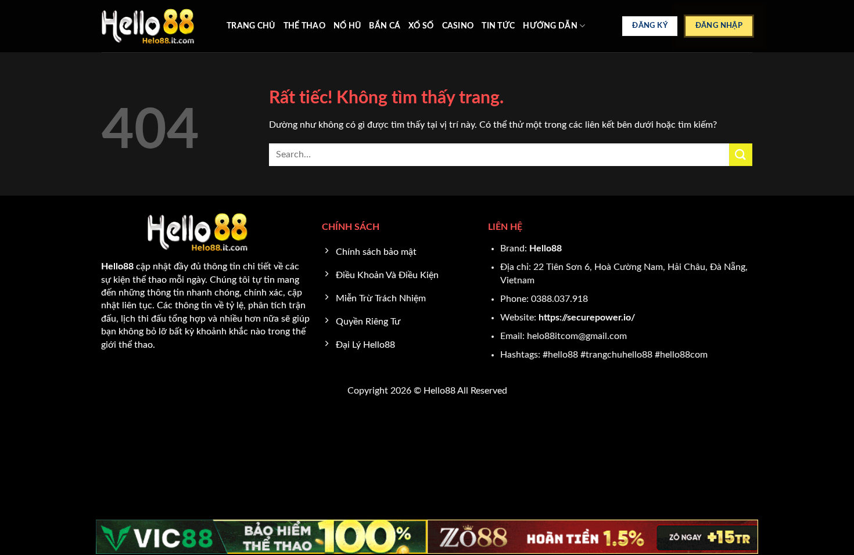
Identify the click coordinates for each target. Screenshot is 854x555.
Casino (458, 25)
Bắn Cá (384, 25)
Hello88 (545, 248)
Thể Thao (304, 25)
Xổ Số (420, 25)
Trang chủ (251, 25)
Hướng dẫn (550, 25)
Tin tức (498, 25)
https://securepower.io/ (587, 317)
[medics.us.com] (155, 26)
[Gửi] (740, 154)
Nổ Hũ (347, 25)
